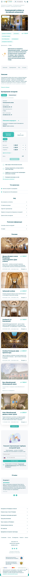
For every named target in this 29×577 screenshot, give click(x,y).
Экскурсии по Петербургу (6, 5)
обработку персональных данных (10, 574)
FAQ (19, 67)
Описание (5, 67)
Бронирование (12, 67)
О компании (3, 537)
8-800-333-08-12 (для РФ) (14, 543)
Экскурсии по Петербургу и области (9, 508)
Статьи (9, 537)
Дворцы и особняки (5, 6)
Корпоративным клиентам (7, 525)
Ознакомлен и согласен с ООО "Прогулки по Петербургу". (15, 465)
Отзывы (24, 67)
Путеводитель (15, 537)
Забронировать (14, 159)
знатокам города (6, 36)
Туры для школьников (6, 518)
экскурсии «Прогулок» (7, 41)
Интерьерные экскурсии (18, 5)
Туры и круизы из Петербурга (7, 521)
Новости (21, 537)
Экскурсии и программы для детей (8, 515)
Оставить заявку (14, 461)
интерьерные (15, 39)
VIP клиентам (4, 528)
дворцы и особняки (6, 33)
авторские (16, 33)
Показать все (14, 426)
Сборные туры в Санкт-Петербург (8, 512)
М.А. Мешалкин (5, 39)
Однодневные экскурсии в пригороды (9, 531)
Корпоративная (12, 95)
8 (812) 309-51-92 (14, 541)
